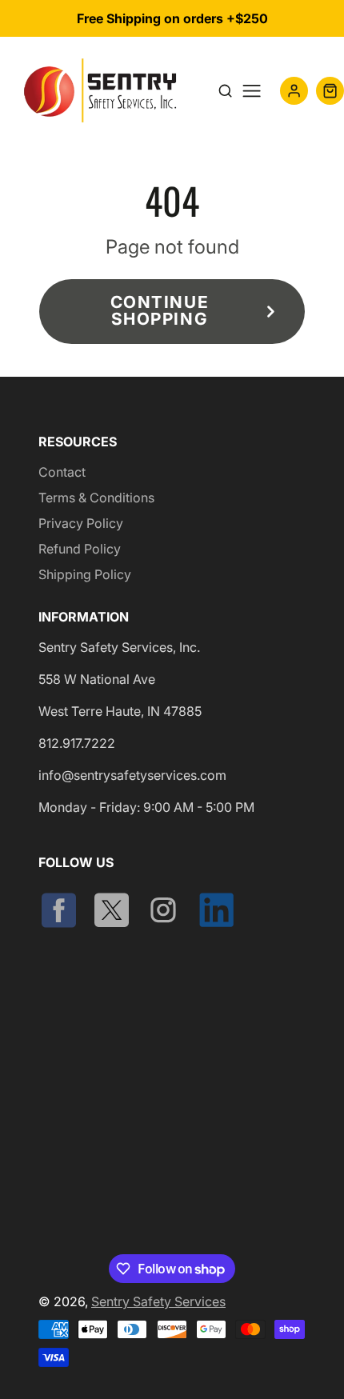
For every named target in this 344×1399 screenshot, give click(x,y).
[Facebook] (60, 911)
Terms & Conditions (96, 498)
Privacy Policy (80, 523)
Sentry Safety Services (158, 1301)
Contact (62, 472)
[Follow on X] (112, 911)
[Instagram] (164, 911)
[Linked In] (217, 911)
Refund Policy (79, 549)
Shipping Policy (84, 574)
